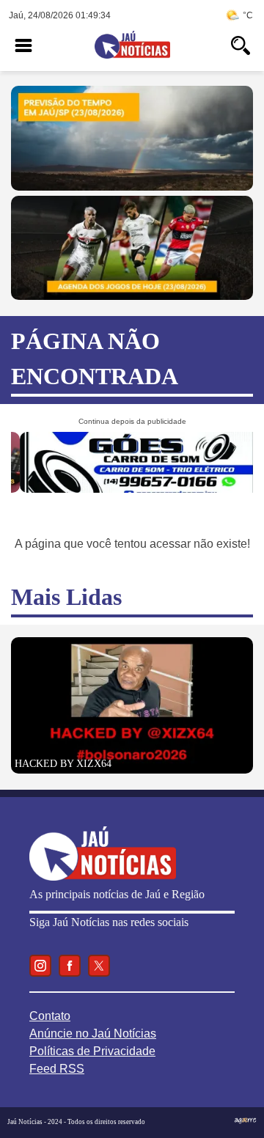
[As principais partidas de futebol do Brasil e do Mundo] (132, 296)
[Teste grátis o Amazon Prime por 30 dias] (131, 488)
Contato (49, 1016)
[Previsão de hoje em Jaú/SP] (132, 186)
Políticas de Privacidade (92, 1051)
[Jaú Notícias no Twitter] (99, 966)
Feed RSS (56, 1068)
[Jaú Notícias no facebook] (70, 966)
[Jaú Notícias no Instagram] (40, 966)
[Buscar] (240, 45)
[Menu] (23, 45)
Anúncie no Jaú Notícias (92, 1033)
